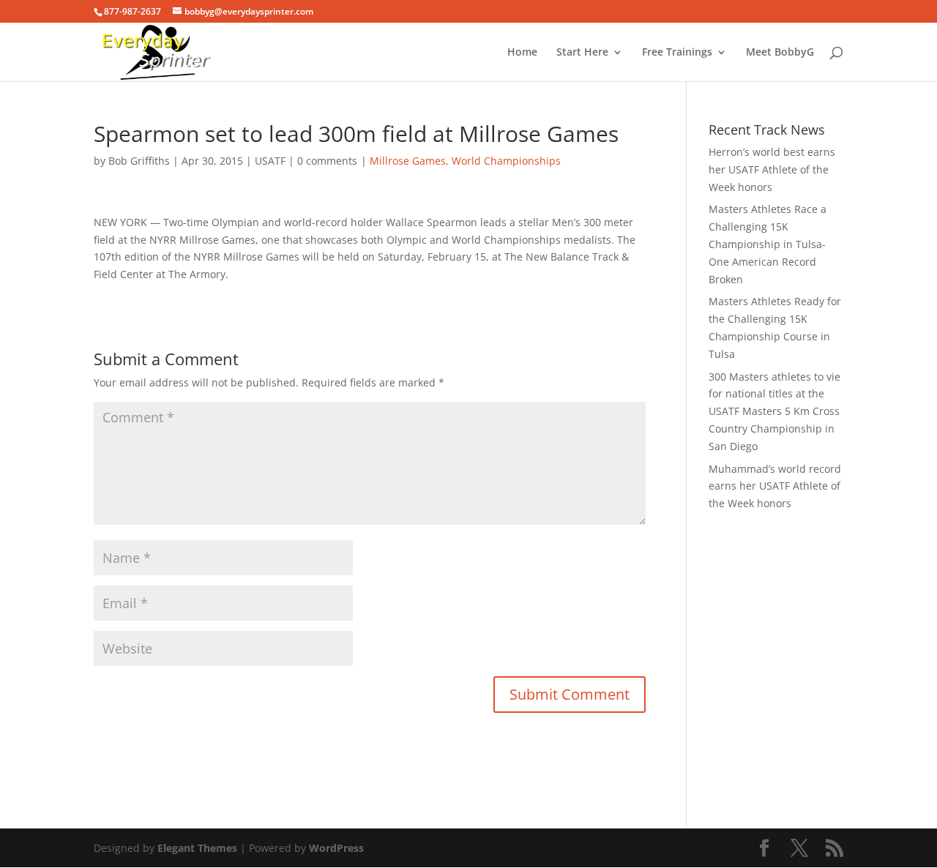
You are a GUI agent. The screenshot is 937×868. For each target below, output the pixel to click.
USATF (270, 161)
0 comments (327, 161)
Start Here (582, 53)
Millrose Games (408, 161)
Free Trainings (677, 53)
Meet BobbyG (780, 53)
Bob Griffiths (139, 161)
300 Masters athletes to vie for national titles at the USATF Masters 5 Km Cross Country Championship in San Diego (774, 411)
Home (522, 53)
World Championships (506, 161)
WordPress (336, 848)
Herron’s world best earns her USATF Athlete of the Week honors (772, 169)
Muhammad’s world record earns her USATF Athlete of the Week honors (775, 486)
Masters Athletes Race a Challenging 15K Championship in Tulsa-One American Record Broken (767, 243)
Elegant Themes (197, 848)
